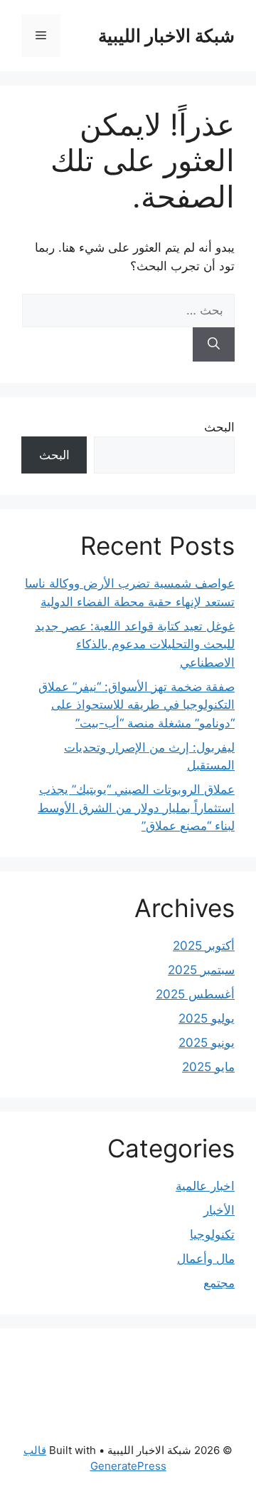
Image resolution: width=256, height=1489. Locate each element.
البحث (219, 427)
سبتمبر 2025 (201, 970)
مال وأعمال (206, 1259)
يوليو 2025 (206, 1018)
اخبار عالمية (205, 1186)
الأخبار (219, 1210)
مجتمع (219, 1283)
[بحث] (214, 344)
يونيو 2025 (206, 1042)
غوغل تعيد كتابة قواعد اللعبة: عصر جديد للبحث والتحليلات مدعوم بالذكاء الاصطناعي (135, 644)
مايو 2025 (208, 1067)
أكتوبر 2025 (204, 945)
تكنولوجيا (212, 1234)
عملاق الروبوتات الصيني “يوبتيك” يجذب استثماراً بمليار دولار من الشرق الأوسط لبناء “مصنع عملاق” (136, 807)
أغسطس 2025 (195, 994)
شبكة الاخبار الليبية (166, 35)
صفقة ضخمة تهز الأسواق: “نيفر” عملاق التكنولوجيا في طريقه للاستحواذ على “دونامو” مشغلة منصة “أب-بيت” (136, 705)
